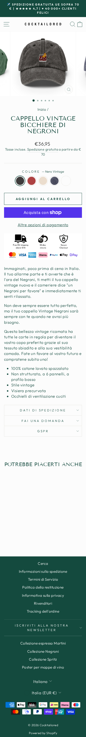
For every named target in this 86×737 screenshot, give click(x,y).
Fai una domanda (43, 421)
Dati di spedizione (43, 410)
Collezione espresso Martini (43, 643)
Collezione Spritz (43, 659)
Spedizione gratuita (42, 149)
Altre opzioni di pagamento (43, 224)
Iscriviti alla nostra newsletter (42, 627)
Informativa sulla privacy (43, 595)
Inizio (42, 109)
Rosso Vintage (31, 181)
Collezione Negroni (43, 651)
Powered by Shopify (43, 733)
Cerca (43, 563)
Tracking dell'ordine (43, 611)
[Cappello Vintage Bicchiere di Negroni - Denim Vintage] (24, 534)
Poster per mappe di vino (43, 667)
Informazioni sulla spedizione (43, 571)
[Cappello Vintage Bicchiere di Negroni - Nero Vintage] (8, 534)
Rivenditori (43, 603)
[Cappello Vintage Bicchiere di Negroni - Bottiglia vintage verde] (30, 534)
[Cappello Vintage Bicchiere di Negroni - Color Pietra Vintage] (19, 534)
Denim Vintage (54, 181)
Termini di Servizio (43, 579)
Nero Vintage (20, 181)
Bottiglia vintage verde (66, 181)
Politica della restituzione (43, 587)
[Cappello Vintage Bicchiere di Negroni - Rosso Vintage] (13, 534)
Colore (43, 171)
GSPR (43, 431)
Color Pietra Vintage (43, 181)
